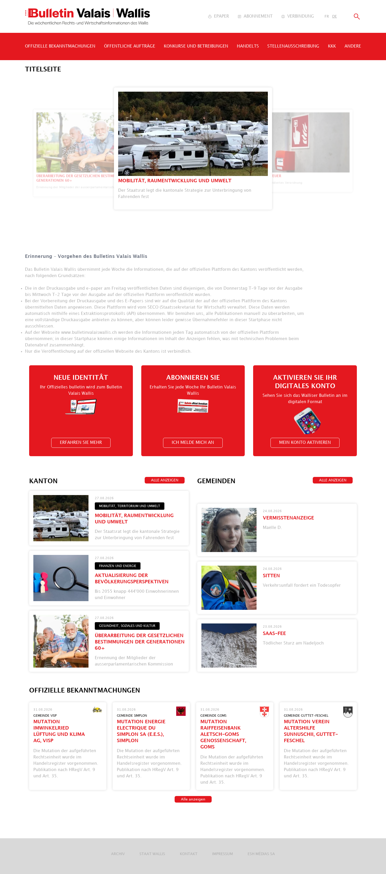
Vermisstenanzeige (288, 518)
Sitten (271, 576)
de (334, 16)
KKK (332, 46)
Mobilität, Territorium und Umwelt (129, 506)
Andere (353, 46)
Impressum (222, 854)
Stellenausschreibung (293, 46)
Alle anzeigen (164, 480)
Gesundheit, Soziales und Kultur (127, 626)
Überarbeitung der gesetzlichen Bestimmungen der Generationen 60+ (140, 642)
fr (327, 16)
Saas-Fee (274, 633)
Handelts (248, 46)
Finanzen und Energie (117, 566)
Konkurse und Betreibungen (196, 46)
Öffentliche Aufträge (129, 46)
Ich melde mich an (193, 443)
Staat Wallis (152, 854)
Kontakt (188, 854)
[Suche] (357, 16)
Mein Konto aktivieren (305, 443)
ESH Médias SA (261, 854)
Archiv (118, 854)
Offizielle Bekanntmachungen (60, 46)
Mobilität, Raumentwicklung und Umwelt (174, 181)
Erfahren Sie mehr (81, 443)
